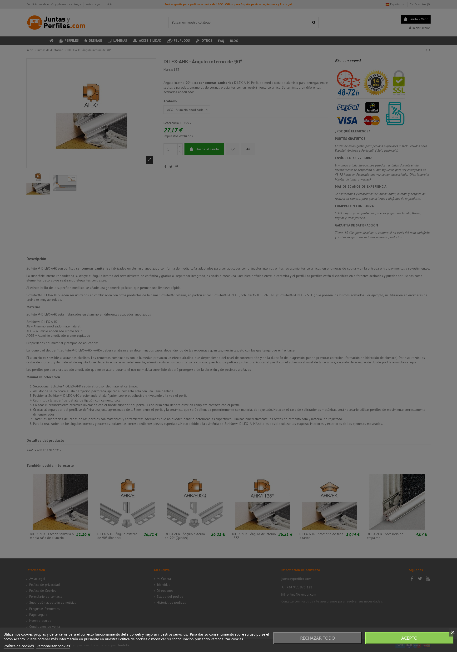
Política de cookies (19, 645)
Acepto (409, 638)
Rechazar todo (317, 638)
